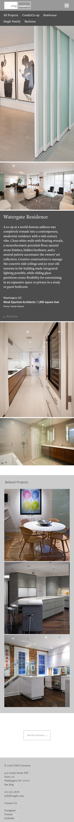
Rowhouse (50, 15)
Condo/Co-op (30, 15)
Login (58, 5)
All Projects (10, 15)
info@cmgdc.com (14, 796)
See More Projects (36, 735)
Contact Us (10, 803)
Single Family (11, 21)
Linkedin (9, 818)
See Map (9, 784)
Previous (12, 316)
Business (30, 21)
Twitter (8, 814)
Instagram (10, 810)
